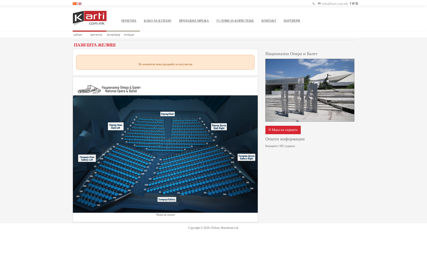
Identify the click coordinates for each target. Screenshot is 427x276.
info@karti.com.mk (335, 3)
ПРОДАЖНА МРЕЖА (194, 20)
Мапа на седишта (284, 130)
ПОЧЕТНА (128, 20)
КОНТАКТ (268, 20)
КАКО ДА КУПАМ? (157, 20)
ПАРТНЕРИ (292, 20)
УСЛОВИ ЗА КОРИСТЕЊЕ (235, 20)
